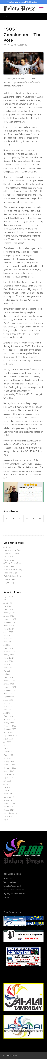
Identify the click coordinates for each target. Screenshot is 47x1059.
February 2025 (8, 651)
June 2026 (7, 602)
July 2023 (7, 703)
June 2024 (7, 667)
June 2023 (7, 706)
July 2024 (7, 664)
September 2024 (10, 657)
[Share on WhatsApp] (20, 518)
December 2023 (9, 686)
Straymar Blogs (9, 582)
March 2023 (8, 716)
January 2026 (8, 615)
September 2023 (10, 696)
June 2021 (7, 783)
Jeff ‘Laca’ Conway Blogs (12, 562)
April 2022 (7, 751)
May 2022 (7, 748)
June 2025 (7, 638)
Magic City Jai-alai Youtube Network (14, 893)
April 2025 (7, 644)
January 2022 (8, 761)
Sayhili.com (6, 897)
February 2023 (9, 719)
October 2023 (8, 693)
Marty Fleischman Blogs (15, 45)
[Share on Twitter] (13, 518)
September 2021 (9, 774)
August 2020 (8, 816)
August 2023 (8, 699)
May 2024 (7, 670)
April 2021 (7, 790)
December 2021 (9, 764)
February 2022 (9, 758)
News (5, 17)
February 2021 (8, 796)
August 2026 (8, 596)
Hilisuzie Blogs (8, 559)
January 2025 (8, 654)
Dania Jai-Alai (7, 878)
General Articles (9, 556)
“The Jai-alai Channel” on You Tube (13, 889)
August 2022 (8, 738)
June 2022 (7, 745)
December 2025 (9, 619)
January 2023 (8, 722)
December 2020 (9, 803)
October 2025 (8, 625)
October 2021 (8, 771)
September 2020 (10, 813)
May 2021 (7, 787)
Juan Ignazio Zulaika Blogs (12, 569)
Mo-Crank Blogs (9, 579)
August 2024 (8, 661)
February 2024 (9, 680)
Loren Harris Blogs (10, 572)
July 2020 (7, 819)
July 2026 (7, 599)
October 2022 (8, 732)
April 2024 (7, 674)
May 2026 (7, 606)
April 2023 (7, 712)
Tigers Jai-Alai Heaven (10, 882)
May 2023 (7, 709)
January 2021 (8, 800)
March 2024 (8, 677)
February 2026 (9, 612)
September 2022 (10, 735)
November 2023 (9, 690)
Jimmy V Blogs (8, 566)
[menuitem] (40, 8)
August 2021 (8, 777)
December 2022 (9, 725)
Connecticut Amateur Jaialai (12, 886)
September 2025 (9, 628)
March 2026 (8, 609)
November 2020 (9, 806)
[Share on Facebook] (7, 518)
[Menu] (40, 8)
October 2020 (8, 809)
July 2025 (7, 635)
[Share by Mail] (40, 518)
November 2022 (9, 728)
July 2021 (7, 780)
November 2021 (9, 767)
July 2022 (7, 741)
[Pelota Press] (19, 8)
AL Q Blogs (7, 546)
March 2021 (7, 793)
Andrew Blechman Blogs (12, 550)
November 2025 (9, 622)
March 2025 (8, 648)
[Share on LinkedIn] (33, 518)
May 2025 (7, 641)
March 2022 (8, 754)
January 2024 (8, 683)
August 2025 (8, 631)
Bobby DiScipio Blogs (11, 553)
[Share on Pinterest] (27, 518)
